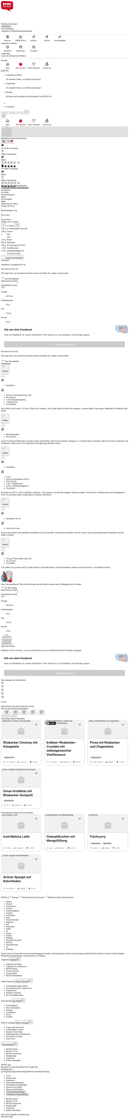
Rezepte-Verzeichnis (14, 1032)
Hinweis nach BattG (14, 1087)
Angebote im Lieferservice (16, 966)
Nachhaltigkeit (12, 1005)
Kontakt (9, 1017)
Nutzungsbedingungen (15, 1082)
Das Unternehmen (13, 1008)
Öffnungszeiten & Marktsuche (18, 1034)
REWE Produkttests (14, 975)
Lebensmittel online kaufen (17, 986)
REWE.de (5, 897)
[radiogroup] (64, 712)
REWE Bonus (12, 969)
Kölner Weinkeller (13, 1060)
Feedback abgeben (64, 344)
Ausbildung (10, 1012)
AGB (8, 1076)
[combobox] (12, 112)
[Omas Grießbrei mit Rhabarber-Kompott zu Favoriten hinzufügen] (36, 773)
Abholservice (11, 990)
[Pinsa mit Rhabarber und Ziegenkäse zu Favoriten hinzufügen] (123, 725)
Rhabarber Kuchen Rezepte (33, 897)
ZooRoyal (10, 1058)
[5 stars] (41, 712)
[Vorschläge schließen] (3, 116)
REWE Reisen (12, 1049)
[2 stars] (15, 712)
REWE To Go (12, 1051)
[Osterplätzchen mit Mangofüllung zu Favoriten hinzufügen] (80, 819)
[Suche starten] (26, 112)
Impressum (10, 1080)
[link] (67, 77)
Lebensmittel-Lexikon (15, 1029)
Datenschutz (11, 1078)
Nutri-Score (10, 1039)
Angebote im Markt (14, 964)
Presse (8, 1014)
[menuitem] (7, 38)
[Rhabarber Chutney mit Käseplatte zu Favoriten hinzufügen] (36, 725)
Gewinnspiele (11, 973)
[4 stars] (33, 712)
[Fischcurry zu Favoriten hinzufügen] (123, 819)
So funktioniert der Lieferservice (19, 988)
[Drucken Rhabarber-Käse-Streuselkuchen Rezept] (3, 141)
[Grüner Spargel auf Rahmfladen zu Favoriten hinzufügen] (36, 859)
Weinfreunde (11, 1056)
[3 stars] (24, 712)
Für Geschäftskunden (14, 995)
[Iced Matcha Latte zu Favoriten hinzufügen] (36, 819)
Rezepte (15, 897)
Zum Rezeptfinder (11, 279)
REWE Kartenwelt (13, 1054)
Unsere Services (12, 971)
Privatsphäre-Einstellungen (16, 1085)
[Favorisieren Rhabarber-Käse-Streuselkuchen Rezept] (10, 141)
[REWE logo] (5, 71)
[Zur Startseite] (9, 15)
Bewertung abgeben (9, 716)
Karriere (9, 1010)
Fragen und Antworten (15, 1027)
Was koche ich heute (14, 1036)
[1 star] (7, 712)
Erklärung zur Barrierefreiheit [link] (17, 1094)
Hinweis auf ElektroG (15, 1089)
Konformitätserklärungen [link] (16, 1092)
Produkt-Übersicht (13, 993)
